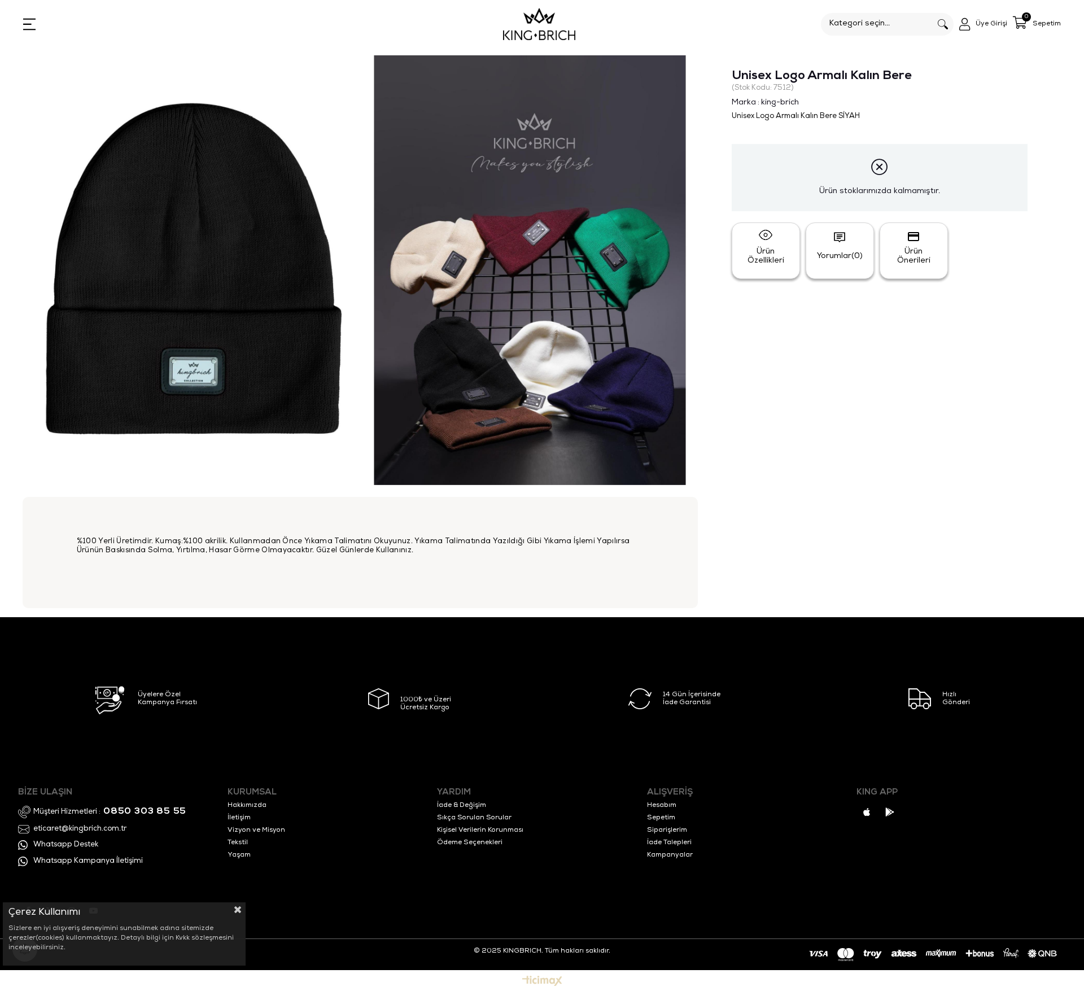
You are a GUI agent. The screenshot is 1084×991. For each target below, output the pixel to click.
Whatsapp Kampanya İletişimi (88, 861)
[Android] (890, 812)
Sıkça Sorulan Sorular (474, 818)
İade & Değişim (461, 805)
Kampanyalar (670, 855)
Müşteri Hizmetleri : (109, 812)
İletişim (239, 818)
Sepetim (661, 818)
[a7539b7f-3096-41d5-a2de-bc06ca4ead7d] (937, 954)
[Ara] (943, 24)
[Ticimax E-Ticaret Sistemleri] (542, 982)
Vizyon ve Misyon (256, 830)
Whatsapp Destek (65, 845)
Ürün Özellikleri (766, 256)
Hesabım (661, 805)
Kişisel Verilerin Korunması (480, 830)
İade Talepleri (669, 843)
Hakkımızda (247, 805)
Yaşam (239, 855)
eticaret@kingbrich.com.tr (79, 829)
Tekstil (238, 843)
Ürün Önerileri (913, 256)
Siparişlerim (667, 830)
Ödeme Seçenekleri (469, 843)
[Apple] (866, 812)
